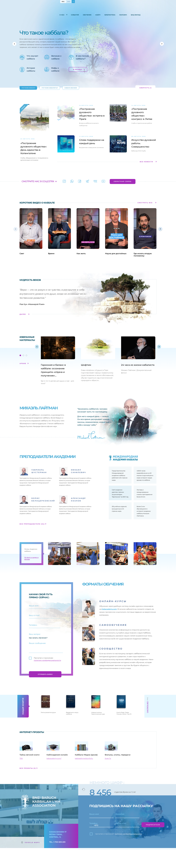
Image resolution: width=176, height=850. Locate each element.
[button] (14, 44)
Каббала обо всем (70, 88)
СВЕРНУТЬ (144, 88)
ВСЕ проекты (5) (28, 768)
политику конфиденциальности (47, 660)
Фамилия (119, 814)
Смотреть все (147, 707)
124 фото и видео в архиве (31, 558)
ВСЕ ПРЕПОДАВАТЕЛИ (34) (32, 524)
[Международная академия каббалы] (79, 181)
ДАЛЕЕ (23, 314)
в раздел (78, 69)
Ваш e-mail (120, 823)
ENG (68, 1)
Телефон (93, 823)
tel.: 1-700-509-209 (57, 842)
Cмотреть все (145, 203)
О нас (61, 15)
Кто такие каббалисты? (50, 88)
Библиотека (109, 15)
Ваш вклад (135, 15)
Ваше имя (94, 814)
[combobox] (91, 825)
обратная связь (122, 181)
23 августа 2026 (27, 139)
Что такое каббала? (28, 88)
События (75, 15)
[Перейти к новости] (66, 116)
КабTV (97, 15)
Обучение (87, 15)
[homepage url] (31, 15)
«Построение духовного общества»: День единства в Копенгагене (33, 148)
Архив (23, 363)
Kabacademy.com (109, 609)
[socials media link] (64, 181)
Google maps (32, 842)
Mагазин (123, 15)
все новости (147, 162)
